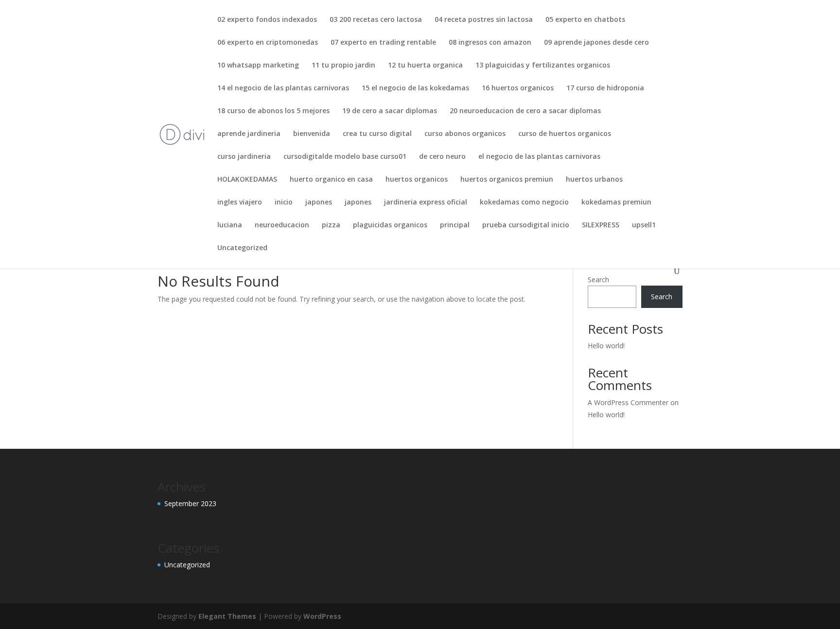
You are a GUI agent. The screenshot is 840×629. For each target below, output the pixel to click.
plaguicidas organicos (390, 225)
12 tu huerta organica (425, 65)
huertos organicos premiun (506, 180)
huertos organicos (416, 180)
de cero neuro (442, 157)
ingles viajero (239, 202)
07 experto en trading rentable (383, 43)
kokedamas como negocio (524, 202)
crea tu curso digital (377, 134)
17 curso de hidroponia (605, 88)
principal (455, 225)
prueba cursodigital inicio (525, 225)
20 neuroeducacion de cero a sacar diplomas (525, 111)
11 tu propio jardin (343, 65)
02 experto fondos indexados (267, 20)
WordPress (322, 616)
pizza (331, 225)
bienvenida (311, 134)
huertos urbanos (594, 180)
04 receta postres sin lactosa (484, 20)
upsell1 (644, 225)
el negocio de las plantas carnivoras (539, 157)
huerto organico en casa (331, 180)
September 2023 (190, 503)
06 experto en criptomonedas (267, 43)
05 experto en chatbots (585, 20)
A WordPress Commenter (628, 402)
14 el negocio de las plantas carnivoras (283, 88)
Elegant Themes (227, 616)
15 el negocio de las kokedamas (415, 88)
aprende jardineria (248, 134)
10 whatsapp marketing (258, 65)
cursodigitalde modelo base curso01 (344, 157)
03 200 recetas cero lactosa (376, 20)
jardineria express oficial (425, 202)
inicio (284, 202)
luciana (229, 225)
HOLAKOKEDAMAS (247, 180)
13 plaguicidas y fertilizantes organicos (542, 65)
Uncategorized (242, 248)
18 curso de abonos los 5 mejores (273, 111)
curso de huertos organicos (564, 134)
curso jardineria (244, 157)
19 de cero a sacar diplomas (389, 111)
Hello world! (606, 345)
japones (318, 202)
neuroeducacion (282, 225)
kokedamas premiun (616, 202)
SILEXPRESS (600, 225)
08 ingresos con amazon (490, 43)
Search (598, 279)
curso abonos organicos (465, 134)
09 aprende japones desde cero (596, 43)
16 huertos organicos (518, 88)
